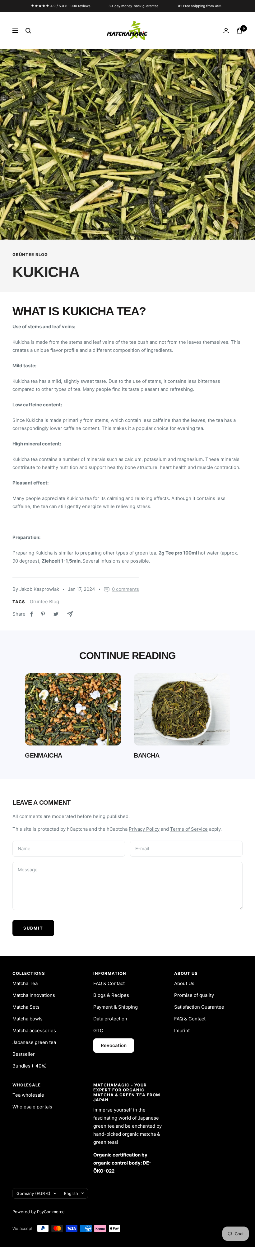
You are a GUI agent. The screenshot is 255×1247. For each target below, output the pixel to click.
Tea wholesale (28, 1095)
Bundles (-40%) (29, 1066)
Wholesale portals (32, 1107)
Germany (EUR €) (33, 1193)
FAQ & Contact (109, 983)
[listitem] (31, 614)
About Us (184, 983)
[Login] (226, 30)
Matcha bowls (27, 1019)
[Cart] (239, 30)
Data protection (110, 1019)
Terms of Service (189, 829)
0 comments (125, 589)
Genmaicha (43, 755)
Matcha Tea (25, 983)
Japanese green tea (34, 1042)
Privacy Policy (144, 829)
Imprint (182, 1030)
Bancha (146, 755)
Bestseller (23, 1054)
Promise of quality (194, 995)
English (71, 1193)
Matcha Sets (25, 1007)
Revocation (114, 1045)
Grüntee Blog (30, 254)
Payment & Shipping (115, 1007)
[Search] (28, 30)
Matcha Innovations (33, 995)
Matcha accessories (34, 1030)
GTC (98, 1030)
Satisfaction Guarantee (199, 1007)
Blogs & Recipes (111, 995)
